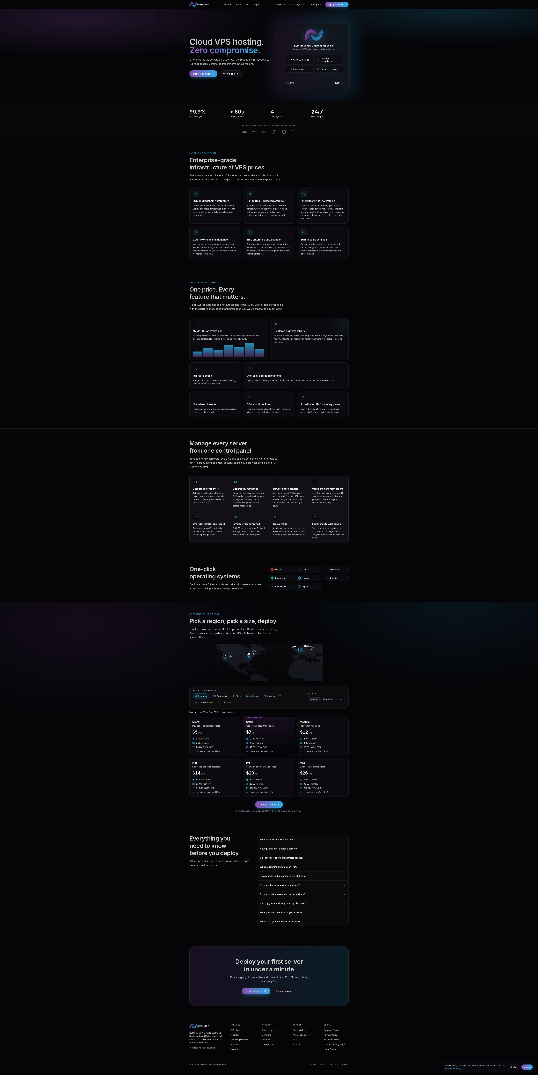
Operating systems (239, 1039)
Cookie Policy (454, 1068)
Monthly (315, 699)
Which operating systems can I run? (278, 866)
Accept (527, 1067)
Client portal (316, 4)
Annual (332, 699)
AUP (330, 1064)
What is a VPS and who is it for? (276, 839)
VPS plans (235, 1030)
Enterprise (235, 1049)
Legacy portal (282, 4)
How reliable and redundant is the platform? (283, 876)
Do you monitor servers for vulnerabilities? (282, 894)
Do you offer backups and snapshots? (280, 885)
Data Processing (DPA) (334, 1044)
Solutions (234, 1044)
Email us (296, 1044)
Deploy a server (335, 4)
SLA (336, 1064)
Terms (322, 1064)
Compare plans (284, 991)
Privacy (313, 1064)
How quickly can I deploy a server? (278, 848)
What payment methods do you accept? (281, 912)
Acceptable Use (331, 1039)
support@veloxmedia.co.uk (202, 1048)
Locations (234, 1035)
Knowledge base (301, 1035)
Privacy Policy (330, 1035)
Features (228, 4)
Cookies (345, 1064)
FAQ (247, 4)
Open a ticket (299, 1030)
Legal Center (330, 1049)
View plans (229, 73)
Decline (514, 1067)
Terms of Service (332, 1030)
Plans (238, 4)
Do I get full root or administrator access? (281, 857)
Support (257, 4)
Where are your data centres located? (280, 921)
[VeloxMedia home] (199, 4)
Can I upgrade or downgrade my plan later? (283, 903)
